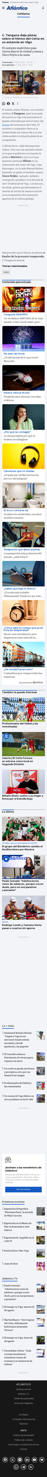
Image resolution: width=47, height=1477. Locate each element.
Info (23, 1430)
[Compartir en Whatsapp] (3, 103)
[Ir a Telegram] (23, 1467)
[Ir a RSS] (30, 1467)
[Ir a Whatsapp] (16, 1467)
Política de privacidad (23, 1435)
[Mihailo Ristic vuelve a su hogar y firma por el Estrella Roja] (23, 782)
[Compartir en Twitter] (13, 103)
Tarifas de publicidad (23, 1398)
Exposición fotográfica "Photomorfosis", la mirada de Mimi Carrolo (18, 1212)
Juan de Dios (11, 1263)
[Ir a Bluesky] (41, 1459)
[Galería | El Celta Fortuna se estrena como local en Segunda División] (23, 744)
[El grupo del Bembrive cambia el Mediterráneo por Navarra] (23, 829)
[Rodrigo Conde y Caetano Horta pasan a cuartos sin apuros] (23, 908)
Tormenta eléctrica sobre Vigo (24, 2)
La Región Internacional (23, 1419)
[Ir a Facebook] (5, 1459)
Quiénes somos (23, 1389)
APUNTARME (23, 1189)
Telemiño (23, 1424)
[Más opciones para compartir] (17, 103)
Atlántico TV (23, 1394)
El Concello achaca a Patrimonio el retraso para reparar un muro (18, 1057)
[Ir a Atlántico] (17, 8)
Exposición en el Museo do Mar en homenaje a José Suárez (17, 1227)
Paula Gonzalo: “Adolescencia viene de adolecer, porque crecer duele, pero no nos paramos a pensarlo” (19, 1292)
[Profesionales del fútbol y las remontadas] (23, 709)
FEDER (23, 1449)
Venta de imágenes (23, 1403)
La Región (23, 1414)
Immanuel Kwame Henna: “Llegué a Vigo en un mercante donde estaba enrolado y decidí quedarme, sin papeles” (18, 1039)
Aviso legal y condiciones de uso (23, 1444)
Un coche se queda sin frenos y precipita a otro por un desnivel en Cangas (19, 1072)
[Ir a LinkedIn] (27, 1459)
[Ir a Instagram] (19, 1459)
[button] (43, 8)
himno (6, 124)
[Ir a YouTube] (34, 1459)
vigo (6, 272)
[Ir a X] (12, 1459)
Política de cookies (23, 1440)
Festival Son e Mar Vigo (16, 1250)
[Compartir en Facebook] (8, 103)
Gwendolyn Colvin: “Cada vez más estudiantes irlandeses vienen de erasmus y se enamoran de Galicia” (18, 1357)
